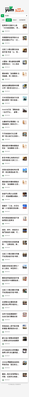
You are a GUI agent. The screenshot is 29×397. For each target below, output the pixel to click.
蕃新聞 (9, 20)
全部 (3, 20)
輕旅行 (15, 20)
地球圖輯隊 (22, 20)
